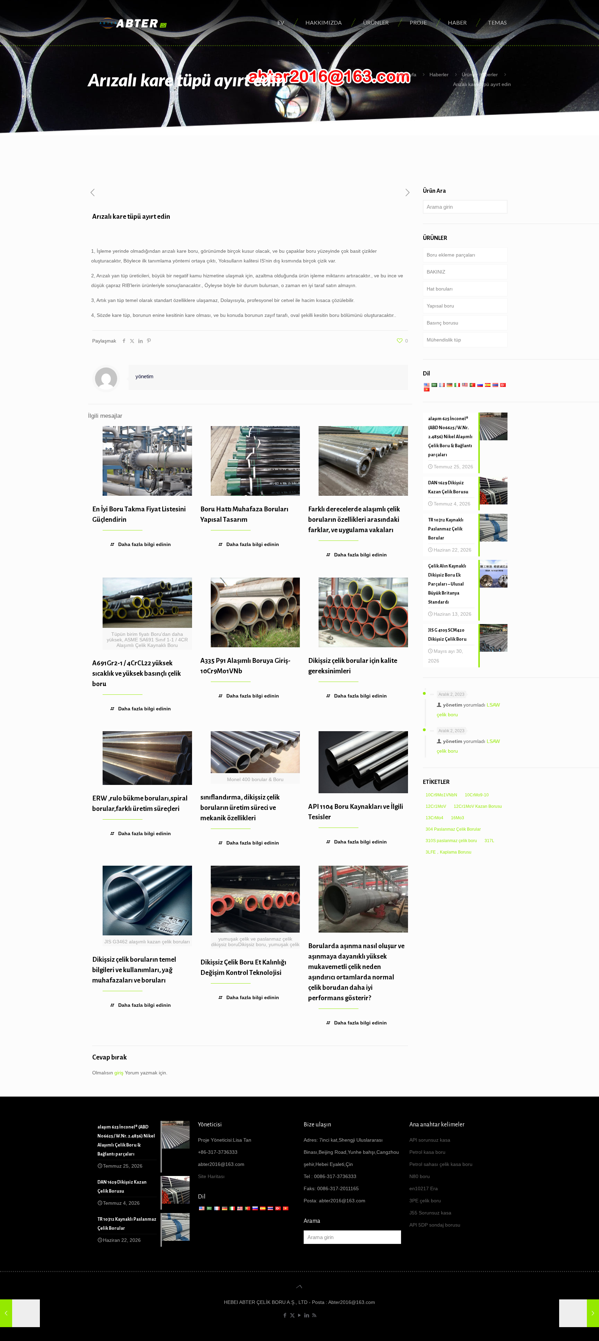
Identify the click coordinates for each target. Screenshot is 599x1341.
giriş (118, 1072)
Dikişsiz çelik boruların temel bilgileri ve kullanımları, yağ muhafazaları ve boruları (134, 970)
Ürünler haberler (480, 74)
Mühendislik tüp (444, 340)
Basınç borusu (442, 323)
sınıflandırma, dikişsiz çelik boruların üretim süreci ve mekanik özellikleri (240, 808)
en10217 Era (423, 1188)
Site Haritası (211, 1176)
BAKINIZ (436, 272)
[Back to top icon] (299, 1286)
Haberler (439, 74)
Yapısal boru (440, 306)
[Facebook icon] (285, 1315)
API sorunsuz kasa (429, 1140)
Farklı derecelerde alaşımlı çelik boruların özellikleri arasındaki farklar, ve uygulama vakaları (354, 519)
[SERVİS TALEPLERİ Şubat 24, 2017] (20, 1313)
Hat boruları (440, 289)
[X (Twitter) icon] (292, 1315)
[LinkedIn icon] (307, 1315)
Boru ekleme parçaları (451, 255)
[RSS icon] (314, 1315)
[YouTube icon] (299, 1315)
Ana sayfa (405, 74)
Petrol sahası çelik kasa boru (440, 1164)
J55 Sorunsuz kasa (430, 1212)
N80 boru (419, 1176)
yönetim (145, 376)
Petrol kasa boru (427, 1152)
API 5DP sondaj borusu (434, 1225)
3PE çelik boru (425, 1200)
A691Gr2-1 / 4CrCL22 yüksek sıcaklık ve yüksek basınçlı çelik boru (136, 673)
